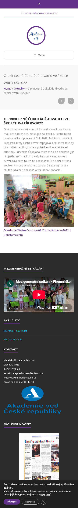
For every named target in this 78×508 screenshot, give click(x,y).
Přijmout (11, 501)
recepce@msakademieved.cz (41, 12)
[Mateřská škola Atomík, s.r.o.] (36, 35)
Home (7, 88)
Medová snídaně (13, 339)
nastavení (45, 495)
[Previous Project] (61, 101)
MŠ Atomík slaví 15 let (15, 331)
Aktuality (19, 88)
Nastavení (30, 501)
